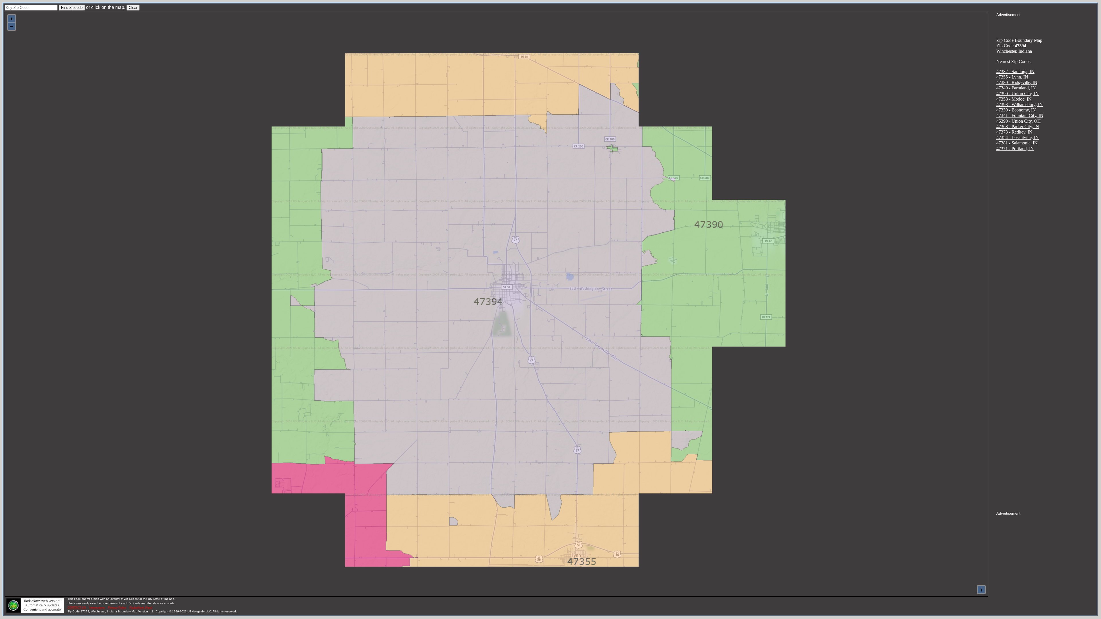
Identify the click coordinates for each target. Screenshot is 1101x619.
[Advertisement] (1046, 24)
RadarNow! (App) (141, 607)
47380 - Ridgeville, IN (1016, 82)
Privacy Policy (117, 607)
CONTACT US (77, 607)
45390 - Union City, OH (1018, 121)
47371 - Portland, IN (1015, 148)
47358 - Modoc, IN (1014, 99)
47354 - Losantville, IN (1017, 137)
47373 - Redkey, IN (1014, 132)
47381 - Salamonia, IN (1017, 142)
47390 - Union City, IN (1017, 93)
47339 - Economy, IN (1016, 109)
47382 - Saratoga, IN (1015, 71)
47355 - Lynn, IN (1012, 77)
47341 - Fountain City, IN (1019, 115)
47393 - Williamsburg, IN (1019, 104)
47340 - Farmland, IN (1016, 87)
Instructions (97, 607)
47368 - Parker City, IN (1017, 126)
